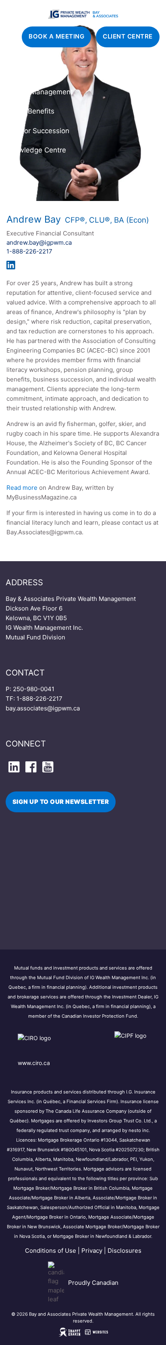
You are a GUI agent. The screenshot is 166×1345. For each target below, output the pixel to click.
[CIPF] (131, 1043)
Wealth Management (39, 92)
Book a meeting (56, 36)
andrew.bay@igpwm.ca (39, 242)
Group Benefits (30, 111)
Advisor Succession (37, 131)
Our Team (22, 73)
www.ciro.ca (34, 1062)
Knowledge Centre (36, 150)
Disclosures (124, 1250)
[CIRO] (58, 1043)
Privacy (91, 1250)
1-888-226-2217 (29, 251)
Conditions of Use (50, 1250)
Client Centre (128, 36)
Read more (21, 487)
